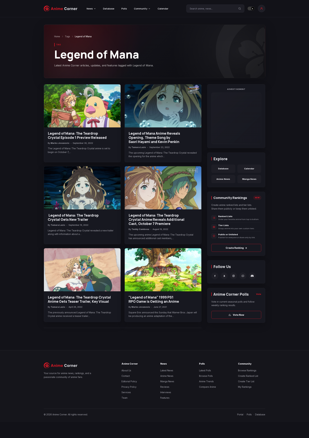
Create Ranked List (248, 376)
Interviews (165, 392)
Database (108, 8)
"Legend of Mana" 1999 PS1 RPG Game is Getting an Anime (154, 299)
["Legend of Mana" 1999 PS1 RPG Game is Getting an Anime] (163, 269)
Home (57, 36)
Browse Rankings (247, 370)
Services (126, 392)
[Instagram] (233, 275)
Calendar (163, 8)
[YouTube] (242, 275)
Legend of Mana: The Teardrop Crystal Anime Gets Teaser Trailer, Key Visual (79, 299)
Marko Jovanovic (60, 143)
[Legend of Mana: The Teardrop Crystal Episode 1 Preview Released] (82, 105)
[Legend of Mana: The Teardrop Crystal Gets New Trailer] (82, 187)
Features (164, 397)
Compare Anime (207, 386)
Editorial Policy (129, 381)
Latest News (166, 370)
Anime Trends (206, 381)
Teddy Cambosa (140, 229)
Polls (124, 8)
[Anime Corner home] (61, 9)
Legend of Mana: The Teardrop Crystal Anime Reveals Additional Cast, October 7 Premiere (156, 219)
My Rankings (245, 386)
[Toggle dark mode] (251, 8)
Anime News (223, 179)
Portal (240, 414)
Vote (258, 294)
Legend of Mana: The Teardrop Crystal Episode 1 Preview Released (77, 135)
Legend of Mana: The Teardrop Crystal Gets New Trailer (73, 217)
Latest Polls (205, 370)
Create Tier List (246, 381)
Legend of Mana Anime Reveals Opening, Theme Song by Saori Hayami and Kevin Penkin (154, 137)
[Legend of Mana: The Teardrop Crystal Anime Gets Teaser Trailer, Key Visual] (82, 269)
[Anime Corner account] (261, 8)
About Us (126, 370)
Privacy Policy (129, 386)
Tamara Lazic (138, 147)
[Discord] (252, 275)
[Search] (239, 8)
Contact (126, 376)
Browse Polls (206, 376)
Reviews (164, 386)
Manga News (249, 179)
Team (124, 397)
